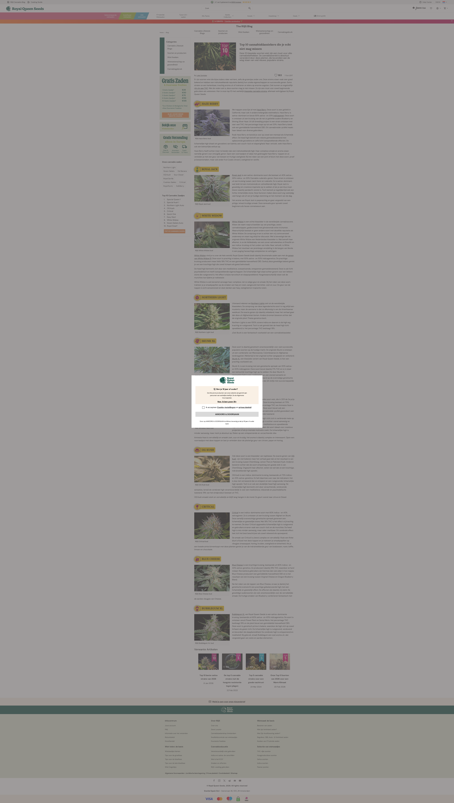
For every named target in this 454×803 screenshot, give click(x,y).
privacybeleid (245, 407)
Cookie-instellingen (226, 407)
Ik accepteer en (228, 407)
